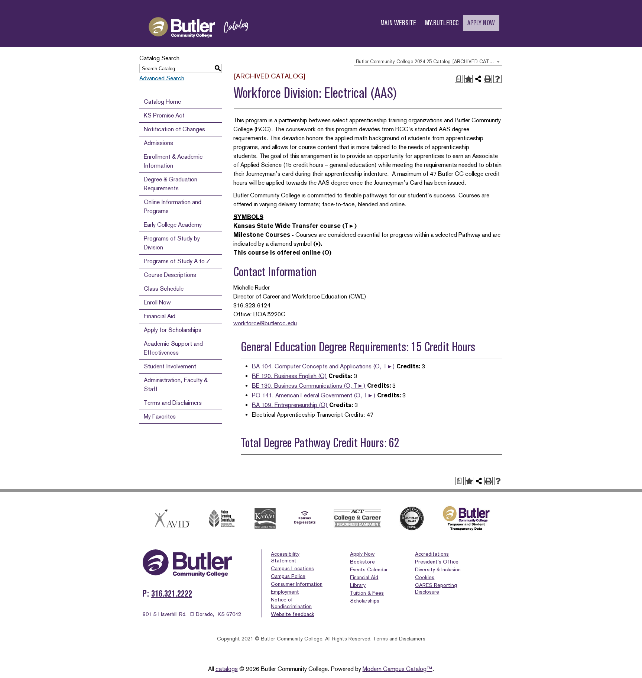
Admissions (158, 142)
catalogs (226, 668)
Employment (285, 592)
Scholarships (364, 601)
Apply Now (362, 554)
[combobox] (428, 61)
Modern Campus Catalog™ (397, 668)
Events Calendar (369, 569)
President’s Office (436, 562)
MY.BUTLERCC (441, 23)
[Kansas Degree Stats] (305, 518)
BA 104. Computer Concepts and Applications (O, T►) (323, 366)
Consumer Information (296, 584)
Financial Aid (159, 316)
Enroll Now (157, 302)
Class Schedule (164, 288)
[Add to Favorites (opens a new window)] (468, 79)
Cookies (424, 577)
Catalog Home (162, 101)
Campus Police (288, 576)
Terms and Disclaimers (173, 402)
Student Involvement (170, 366)
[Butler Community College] (198, 44)
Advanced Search (161, 78)
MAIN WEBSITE (398, 23)
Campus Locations (292, 568)
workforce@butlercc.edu (265, 323)
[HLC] (222, 518)
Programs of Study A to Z (177, 261)
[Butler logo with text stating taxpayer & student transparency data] (466, 518)
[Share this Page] (478, 79)
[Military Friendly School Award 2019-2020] (411, 518)
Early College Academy (173, 224)
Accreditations (432, 554)
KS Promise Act (164, 115)
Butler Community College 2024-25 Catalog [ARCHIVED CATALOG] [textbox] (429, 61)
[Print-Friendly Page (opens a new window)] (488, 79)
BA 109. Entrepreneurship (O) (290, 405)
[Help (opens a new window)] (497, 79)
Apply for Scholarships (172, 329)
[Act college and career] (358, 518)
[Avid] (171, 518)
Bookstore (362, 562)
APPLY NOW (481, 23)
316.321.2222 (171, 593)
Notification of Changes (174, 129)
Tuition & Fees (367, 593)
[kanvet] (265, 518)
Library (358, 585)
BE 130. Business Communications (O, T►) (309, 385)
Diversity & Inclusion (438, 569)
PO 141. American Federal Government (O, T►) (314, 395)
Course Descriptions (170, 274)
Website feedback (292, 614)
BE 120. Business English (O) (289, 376)
